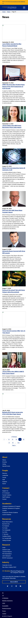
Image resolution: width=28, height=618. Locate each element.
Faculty (4, 477)
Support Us (5, 491)
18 (12, 442)
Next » (14, 445)
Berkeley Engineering (7, 600)
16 (23, 439)
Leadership (5, 475)
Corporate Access (7, 565)
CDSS (3, 603)
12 (8, 439)
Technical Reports (7, 551)
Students (4, 481)
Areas (3, 547)
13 (12, 439)
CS (3, 595)
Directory (4, 473)
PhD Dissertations (7, 553)
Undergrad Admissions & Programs (11, 506)
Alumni (4, 483)
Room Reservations (7, 521)
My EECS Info (6, 524)
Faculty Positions (6, 495)
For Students (5, 526)
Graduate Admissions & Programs (11, 508)
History (4, 460)
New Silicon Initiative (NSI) (9, 567)
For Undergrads (6, 530)
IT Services (5, 534)
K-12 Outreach (6, 493)
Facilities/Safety (6, 536)
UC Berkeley (5, 598)
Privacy (4, 611)
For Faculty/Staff (6, 538)
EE (2, 593)
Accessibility (5, 605)
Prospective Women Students (10, 512)
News (8, 11)
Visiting (4, 464)
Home (3, 11)
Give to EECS (14, 582)
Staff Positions (6, 497)
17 (9, 442)
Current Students (6, 514)
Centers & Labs (6, 549)
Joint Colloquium (6, 556)
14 (16, 439)
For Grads (4, 528)
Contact (4, 499)
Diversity (4, 462)
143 (18, 442)
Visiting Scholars (6, 540)
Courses (4, 510)
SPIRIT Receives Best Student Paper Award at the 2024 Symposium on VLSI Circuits (13, 86)
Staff (3, 479)
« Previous (14, 436)
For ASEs (4, 532)
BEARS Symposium (7, 558)
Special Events (6, 466)
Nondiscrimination (6, 608)
